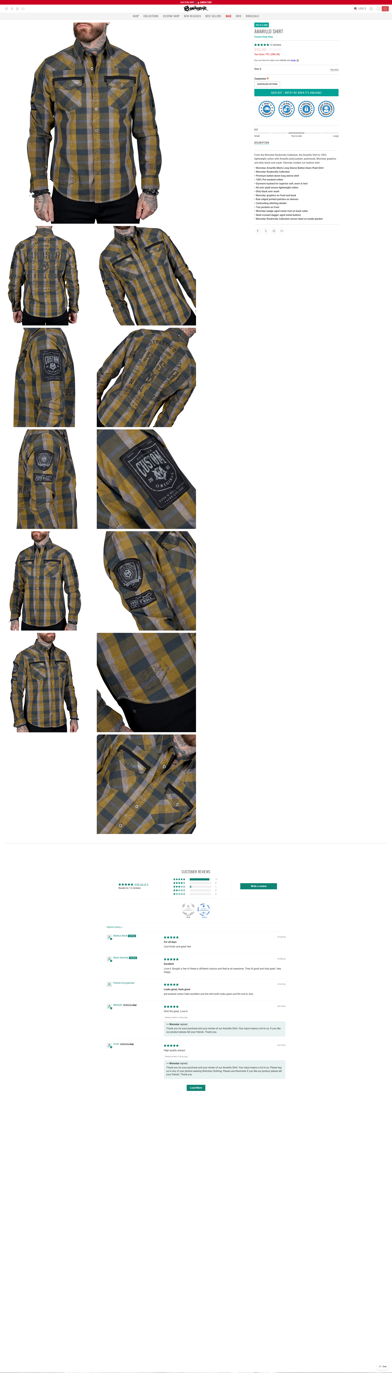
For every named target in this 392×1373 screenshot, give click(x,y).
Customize (260, 78)
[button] (135, 16)
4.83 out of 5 (141, 884)
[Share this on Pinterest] (274, 231)
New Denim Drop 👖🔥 (196, 2)
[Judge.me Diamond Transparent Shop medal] (204, 910)
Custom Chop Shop (263, 37)
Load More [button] (196, 1087)
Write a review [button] (259, 886)
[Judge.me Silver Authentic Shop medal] (188, 910)
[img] (171, 937)
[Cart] (385, 8)
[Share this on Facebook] (257, 231)
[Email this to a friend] (282, 231)
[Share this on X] (265, 231)
